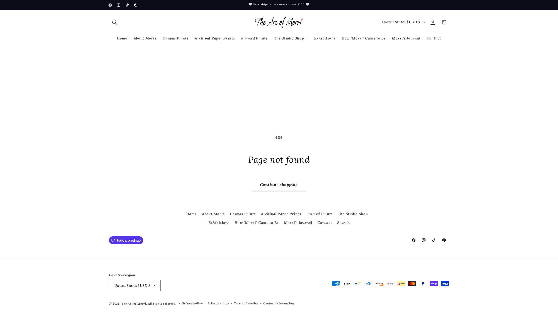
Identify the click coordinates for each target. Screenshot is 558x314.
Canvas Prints (243, 214)
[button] (115, 22)
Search (343, 222)
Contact (324, 222)
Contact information (278, 303)
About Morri (213, 214)
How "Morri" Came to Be (257, 222)
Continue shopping (279, 184)
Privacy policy (218, 303)
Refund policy (192, 303)
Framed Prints (319, 214)
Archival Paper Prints (281, 214)
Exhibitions (219, 222)
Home (191, 214)
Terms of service (246, 303)
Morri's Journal (298, 222)
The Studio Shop (353, 214)
